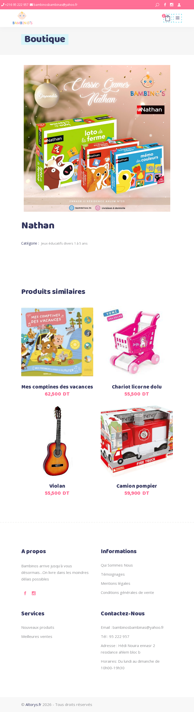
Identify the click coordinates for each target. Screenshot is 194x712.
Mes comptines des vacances (57, 387)
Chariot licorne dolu (137, 387)
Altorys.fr (33, 704)
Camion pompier (136, 486)
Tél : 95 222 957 (115, 636)
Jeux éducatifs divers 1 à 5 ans (64, 243)
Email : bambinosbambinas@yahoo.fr (132, 627)
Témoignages (113, 574)
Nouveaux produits (37, 627)
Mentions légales (115, 583)
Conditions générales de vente (127, 592)
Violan (57, 486)
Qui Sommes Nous (117, 565)
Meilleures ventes (36, 636)
